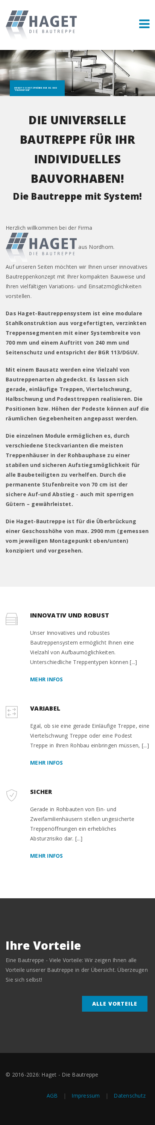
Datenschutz (130, 1095)
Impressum (85, 1095)
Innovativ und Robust (69, 615)
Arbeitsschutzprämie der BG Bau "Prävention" (35, 89)
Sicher (41, 792)
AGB (52, 1095)
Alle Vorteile (114, 1003)
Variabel (45, 708)
